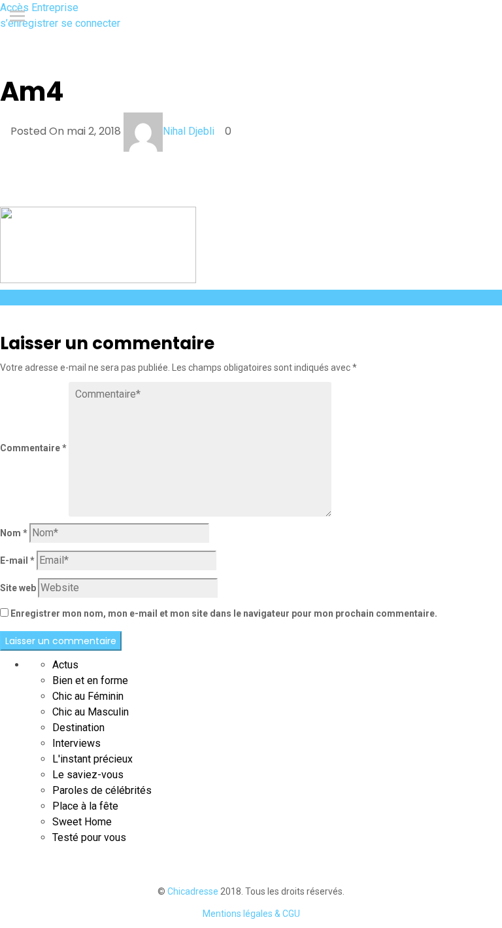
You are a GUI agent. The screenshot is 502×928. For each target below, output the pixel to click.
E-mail (17, 560)
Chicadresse (192, 891)
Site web (18, 588)
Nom (13, 533)
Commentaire (33, 448)
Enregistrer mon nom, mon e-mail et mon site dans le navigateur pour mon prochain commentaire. (223, 613)
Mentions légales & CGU (251, 913)
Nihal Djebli (188, 131)
